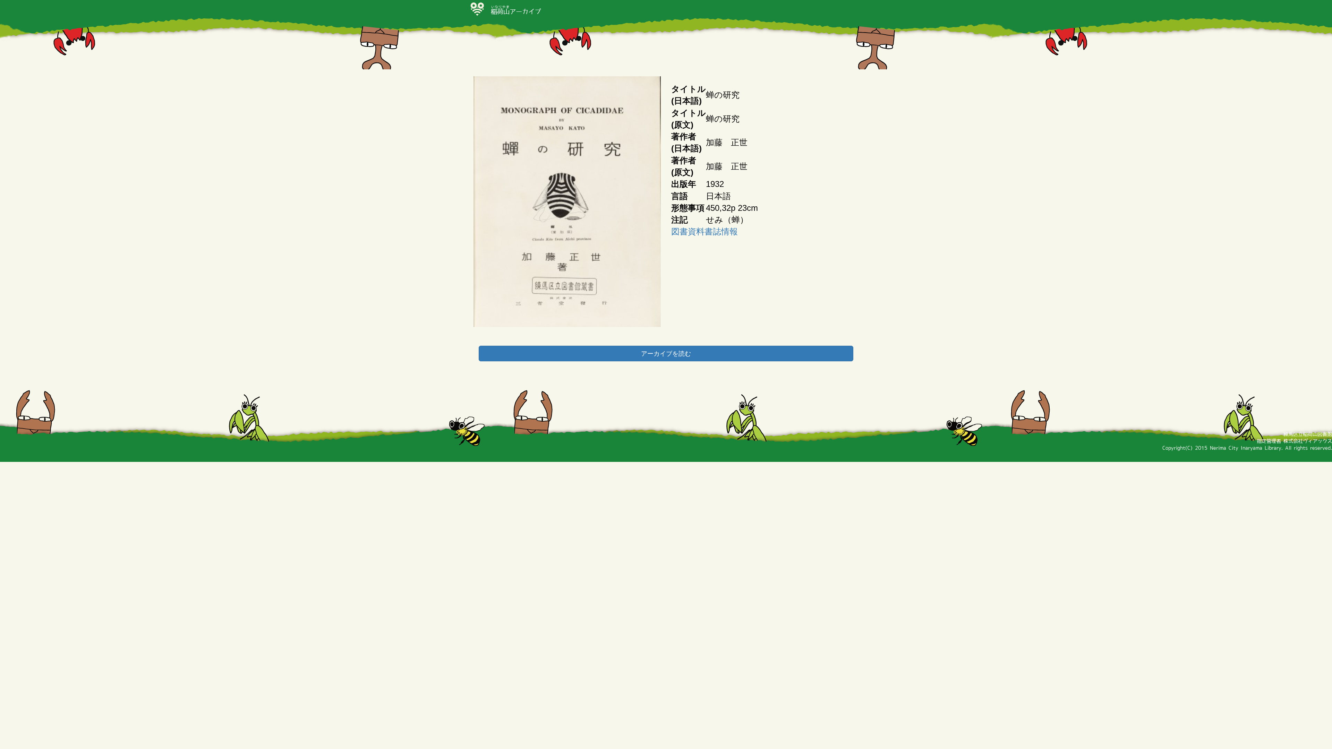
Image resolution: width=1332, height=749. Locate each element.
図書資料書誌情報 (704, 231)
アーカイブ (516, 11)
